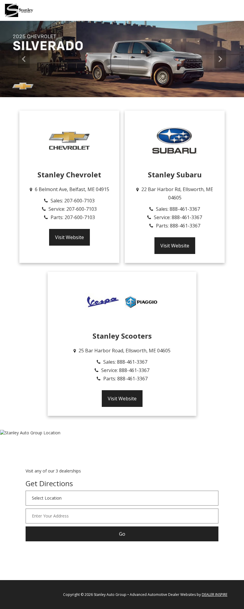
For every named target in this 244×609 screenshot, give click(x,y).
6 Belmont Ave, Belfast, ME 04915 (72, 189)
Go (122, 534)
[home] (19, 10)
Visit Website (69, 237)
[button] (24, 59)
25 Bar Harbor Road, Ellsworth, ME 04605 (125, 350)
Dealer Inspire (214, 594)
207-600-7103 (79, 200)
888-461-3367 (185, 209)
